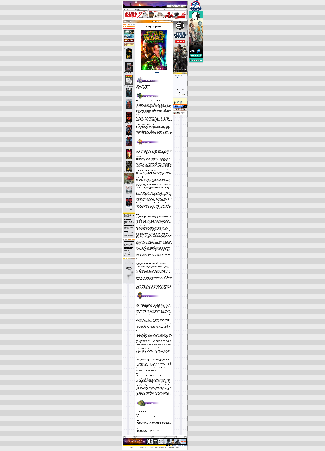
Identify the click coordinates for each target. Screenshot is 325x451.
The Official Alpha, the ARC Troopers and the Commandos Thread (128, 244)
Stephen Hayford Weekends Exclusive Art (129, 222)
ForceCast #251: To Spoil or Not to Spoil (129, 225)
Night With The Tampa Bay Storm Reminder (129, 219)
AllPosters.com (180, 89)
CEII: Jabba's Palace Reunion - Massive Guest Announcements (129, 215)
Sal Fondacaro (179, 101)
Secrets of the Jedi (127, 250)
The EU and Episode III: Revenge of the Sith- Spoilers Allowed (128, 248)
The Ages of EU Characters (127, 255)
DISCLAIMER (164, 447)
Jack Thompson (180, 103)
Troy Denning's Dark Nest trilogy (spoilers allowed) (129, 241)
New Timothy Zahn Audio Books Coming (129, 228)
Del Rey (157, 72)
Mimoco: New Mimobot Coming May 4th (128, 236)
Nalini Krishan (179, 102)
